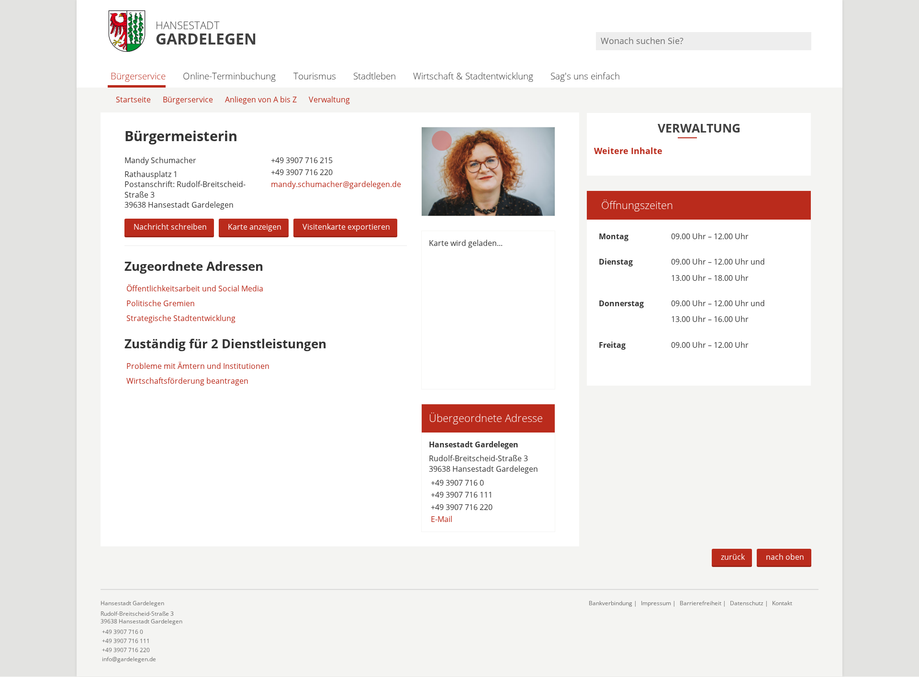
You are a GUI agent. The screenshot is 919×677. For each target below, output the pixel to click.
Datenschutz (746, 603)
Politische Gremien (160, 304)
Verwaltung (329, 99)
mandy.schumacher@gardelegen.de (335, 184)
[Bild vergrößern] (488, 171)
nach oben (785, 557)
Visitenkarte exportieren (346, 227)
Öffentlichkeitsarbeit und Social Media (194, 289)
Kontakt (782, 603)
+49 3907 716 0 (456, 482)
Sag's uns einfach (585, 75)
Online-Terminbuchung (229, 75)
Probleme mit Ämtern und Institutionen (197, 366)
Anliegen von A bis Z (261, 99)
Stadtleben (374, 75)
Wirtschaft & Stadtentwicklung (473, 75)
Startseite (133, 99)
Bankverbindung (610, 603)
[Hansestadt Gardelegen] (488, 482)
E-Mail (440, 519)
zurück (733, 557)
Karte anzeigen (254, 227)
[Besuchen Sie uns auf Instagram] (809, 19)
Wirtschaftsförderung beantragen (187, 381)
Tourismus (314, 75)
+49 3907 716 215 (301, 160)
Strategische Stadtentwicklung (180, 318)
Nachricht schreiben (170, 227)
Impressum (656, 603)
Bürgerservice (138, 75)
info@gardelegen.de (128, 659)
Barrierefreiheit (700, 603)
